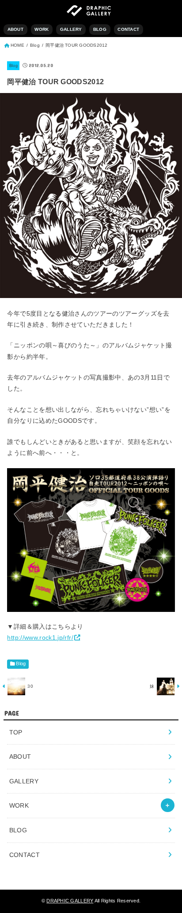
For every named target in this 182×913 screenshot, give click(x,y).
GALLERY (71, 29)
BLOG (99, 29)
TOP (16, 732)
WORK (41, 29)
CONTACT (128, 29)
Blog (13, 65)
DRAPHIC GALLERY (69, 900)
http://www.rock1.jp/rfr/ (40, 637)
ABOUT (15, 29)
